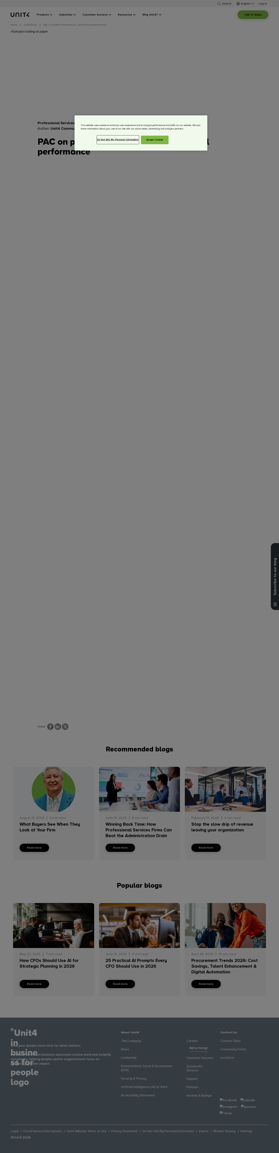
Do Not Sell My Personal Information (118, 139)
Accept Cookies (154, 139)
